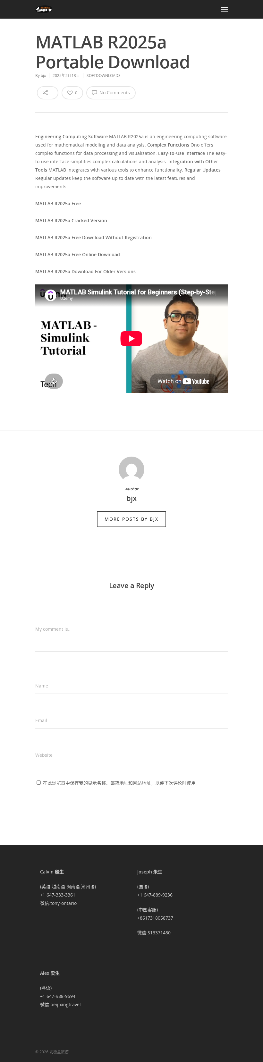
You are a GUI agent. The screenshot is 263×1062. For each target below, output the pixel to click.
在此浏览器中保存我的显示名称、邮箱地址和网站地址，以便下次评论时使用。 (121, 783)
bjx (43, 75)
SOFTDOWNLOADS (104, 75)
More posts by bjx (131, 519)
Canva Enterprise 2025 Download (70, 410)
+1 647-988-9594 (57, 996)
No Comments (114, 92)
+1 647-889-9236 (155, 895)
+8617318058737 (155, 918)
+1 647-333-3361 (57, 895)
